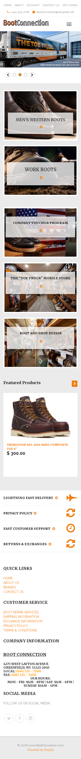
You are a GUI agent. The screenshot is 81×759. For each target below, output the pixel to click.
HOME (7, 5)
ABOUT (19, 5)
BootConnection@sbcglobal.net (55, 12)
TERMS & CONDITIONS (20, 630)
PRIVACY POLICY (15, 626)
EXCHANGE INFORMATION (22, 621)
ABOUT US (11, 583)
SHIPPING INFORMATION (21, 617)
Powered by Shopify (40, 750)
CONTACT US (51, 5)
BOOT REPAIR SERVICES (21, 612)
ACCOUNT (33, 5)
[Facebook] (19, 718)
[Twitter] (8, 718)
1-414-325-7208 (19, 12)
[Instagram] (30, 718)
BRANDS (9, 587)
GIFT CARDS (70, 5)
